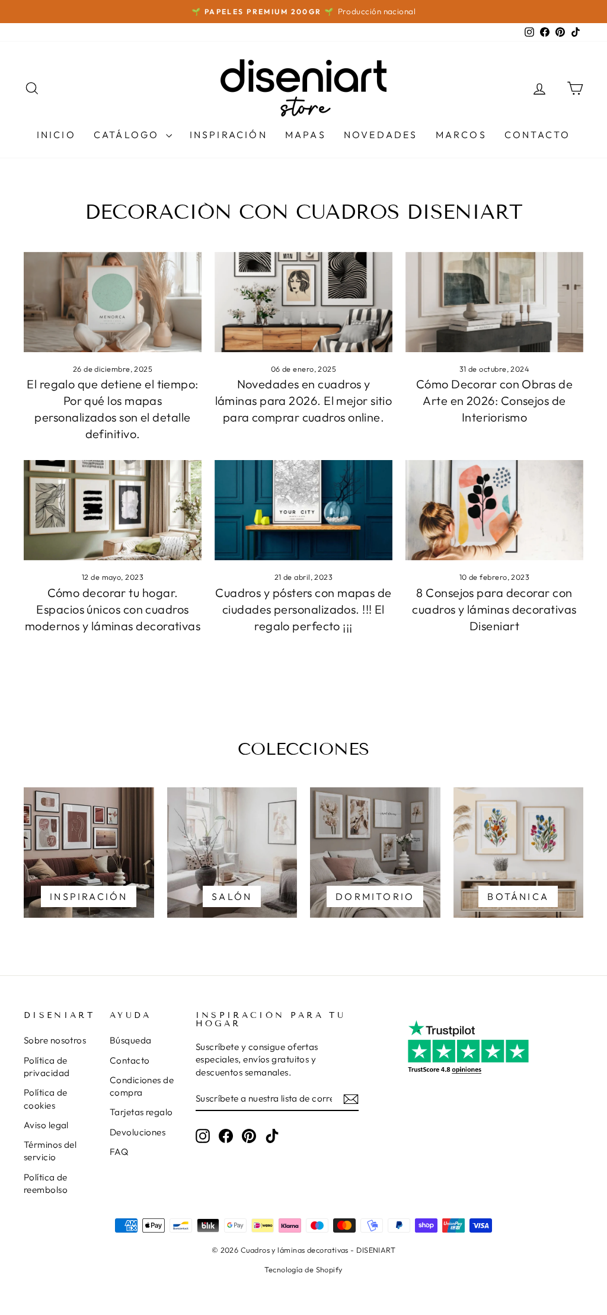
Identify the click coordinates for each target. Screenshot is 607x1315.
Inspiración (228, 135)
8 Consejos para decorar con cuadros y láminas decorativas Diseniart (494, 609)
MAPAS (305, 135)
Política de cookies (46, 1098)
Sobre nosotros (55, 1040)
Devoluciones (137, 1132)
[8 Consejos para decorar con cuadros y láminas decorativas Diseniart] (494, 510)
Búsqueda (131, 1040)
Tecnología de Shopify (303, 1269)
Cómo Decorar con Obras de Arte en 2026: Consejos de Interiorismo (494, 400)
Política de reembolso (46, 1183)
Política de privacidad (47, 1066)
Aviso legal (46, 1125)
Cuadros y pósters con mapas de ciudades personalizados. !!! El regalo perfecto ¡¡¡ (303, 609)
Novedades (381, 135)
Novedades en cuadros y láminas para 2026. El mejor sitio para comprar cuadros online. (303, 400)
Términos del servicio (50, 1151)
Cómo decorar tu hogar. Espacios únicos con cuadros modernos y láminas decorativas (113, 609)
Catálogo (128, 135)
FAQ (119, 1151)
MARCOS (461, 135)
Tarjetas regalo (141, 1112)
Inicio (56, 135)
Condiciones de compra (142, 1086)
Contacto (537, 135)
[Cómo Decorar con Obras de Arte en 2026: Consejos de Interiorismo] (494, 302)
